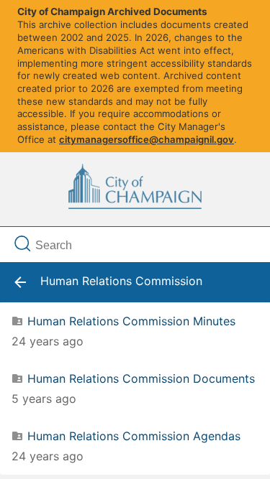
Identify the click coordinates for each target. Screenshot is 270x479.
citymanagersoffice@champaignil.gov (146, 139)
